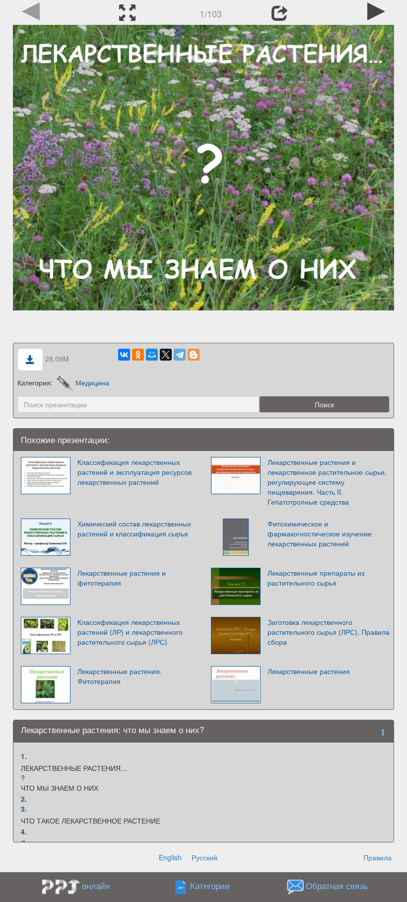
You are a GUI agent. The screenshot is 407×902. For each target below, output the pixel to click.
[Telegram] (180, 355)
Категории (210, 886)
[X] (166, 355)
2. (24, 799)
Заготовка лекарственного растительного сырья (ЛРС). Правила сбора (329, 632)
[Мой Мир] (152, 355)
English (170, 857)
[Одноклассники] (138, 355)
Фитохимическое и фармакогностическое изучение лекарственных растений (320, 533)
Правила (377, 857)
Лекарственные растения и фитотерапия (121, 578)
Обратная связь (337, 886)
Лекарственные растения (309, 671)
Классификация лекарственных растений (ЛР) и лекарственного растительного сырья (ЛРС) (130, 632)
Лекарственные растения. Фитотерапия (119, 676)
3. (24, 809)
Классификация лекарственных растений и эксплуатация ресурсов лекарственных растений (134, 472)
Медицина (92, 382)
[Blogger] (194, 355)
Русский (204, 857)
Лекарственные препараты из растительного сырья (316, 578)
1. (24, 756)
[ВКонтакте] (124, 355)
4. (24, 831)
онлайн (96, 886)
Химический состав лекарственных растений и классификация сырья (134, 528)
